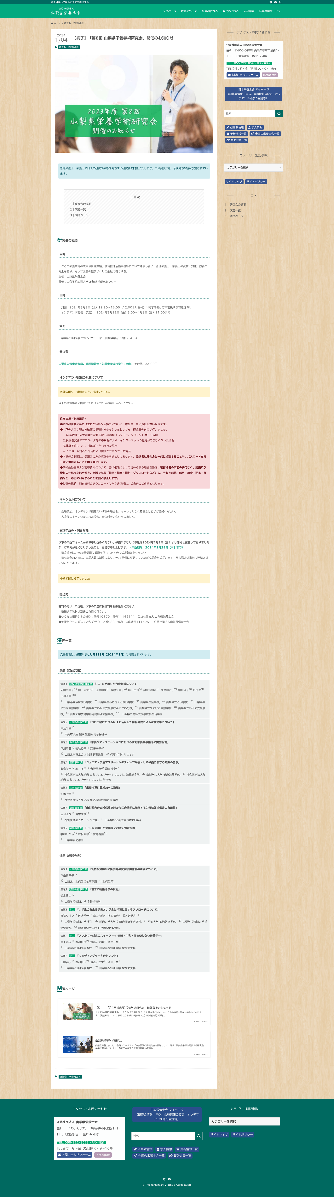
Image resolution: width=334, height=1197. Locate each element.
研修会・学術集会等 (68, 47)
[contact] (275, 2)
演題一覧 (80, 209)
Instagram (269, 75)
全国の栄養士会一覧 (266, 133)
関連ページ (82, 215)
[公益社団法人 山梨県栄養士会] (66, 11)
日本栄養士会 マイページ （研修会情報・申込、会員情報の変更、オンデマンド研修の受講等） (167, 1114)
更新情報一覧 (237, 133)
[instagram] (270, 2)
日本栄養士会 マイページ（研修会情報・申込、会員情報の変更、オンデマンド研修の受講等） (254, 94)
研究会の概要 (83, 204)
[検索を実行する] (279, 113)
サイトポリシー (256, 181)
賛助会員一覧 (238, 140)
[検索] (280, 2)
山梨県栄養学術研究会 (108, 1040)
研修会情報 (236, 127)
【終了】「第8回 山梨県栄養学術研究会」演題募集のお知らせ (133, 1007)
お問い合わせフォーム (245, 74)
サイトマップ (234, 181)
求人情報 (256, 127)
